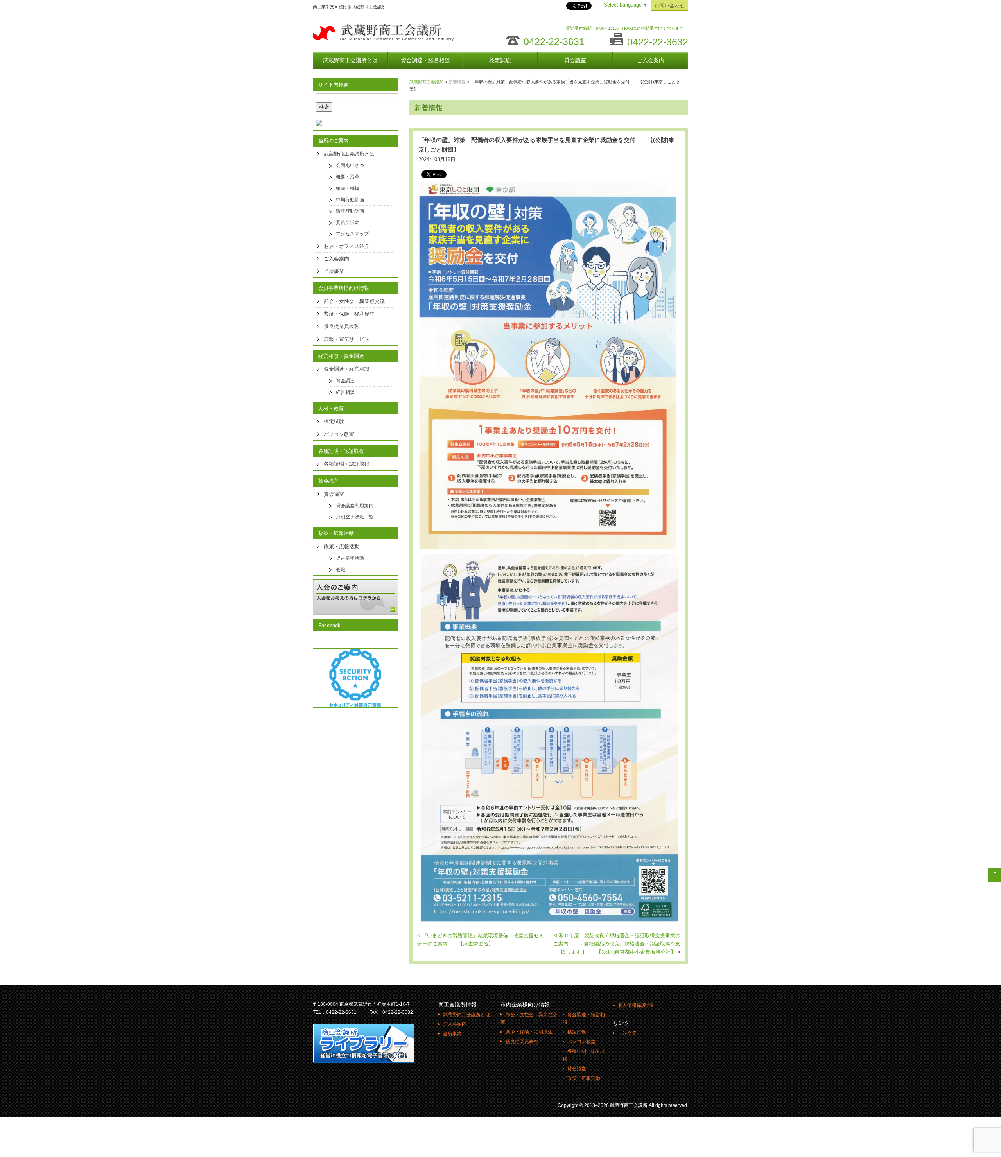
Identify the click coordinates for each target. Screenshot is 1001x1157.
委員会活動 (347, 222)
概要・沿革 (347, 176)
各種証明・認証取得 (347, 464)
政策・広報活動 (341, 546)
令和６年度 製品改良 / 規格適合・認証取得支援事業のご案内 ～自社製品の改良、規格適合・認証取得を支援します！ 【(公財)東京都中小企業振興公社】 (616, 944)
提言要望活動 (350, 558)
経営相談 (345, 392)
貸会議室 (575, 60)
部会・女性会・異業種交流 (354, 301)
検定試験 (500, 60)
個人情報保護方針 (636, 1005)
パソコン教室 (339, 434)
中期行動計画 (350, 200)
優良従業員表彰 (341, 326)
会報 (340, 569)
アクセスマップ (352, 234)
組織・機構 (347, 188)
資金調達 (345, 381)
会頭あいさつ (350, 165)
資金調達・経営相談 (425, 60)
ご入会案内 (650, 60)
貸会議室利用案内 (354, 505)
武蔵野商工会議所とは (350, 60)
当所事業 (334, 271)
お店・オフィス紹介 (347, 246)
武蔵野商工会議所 (426, 81)
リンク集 (627, 1033)
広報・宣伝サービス (347, 339)
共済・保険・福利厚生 (349, 314)
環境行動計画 (350, 211)
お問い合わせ (669, 6)
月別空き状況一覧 (354, 517)
